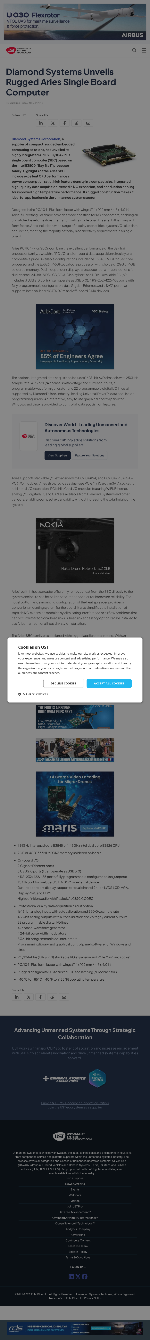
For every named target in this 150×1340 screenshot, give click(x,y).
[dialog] (74, 670)
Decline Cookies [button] (63, 683)
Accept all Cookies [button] (109, 683)
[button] (33, 694)
